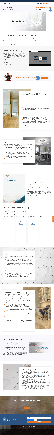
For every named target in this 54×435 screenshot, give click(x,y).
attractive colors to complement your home (22, 266)
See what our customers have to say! (29, 0)
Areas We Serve (18, 3)
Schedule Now (53, 219)
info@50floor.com (29, 426)
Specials (31, 3)
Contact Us (34, 427)
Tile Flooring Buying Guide (8, 9)
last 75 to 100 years (44, 187)
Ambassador (45, 427)
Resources (27, 3)
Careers (28, 427)
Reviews (19, 427)
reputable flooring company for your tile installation (14, 344)
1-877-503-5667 (22, 426)
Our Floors (13, 3)
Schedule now (46, 3)
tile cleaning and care (40, 375)
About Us (23, 3)
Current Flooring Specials (11, 427)
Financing (34, 3)
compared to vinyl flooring (41, 95)
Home (3, 9)
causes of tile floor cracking (25, 158)
